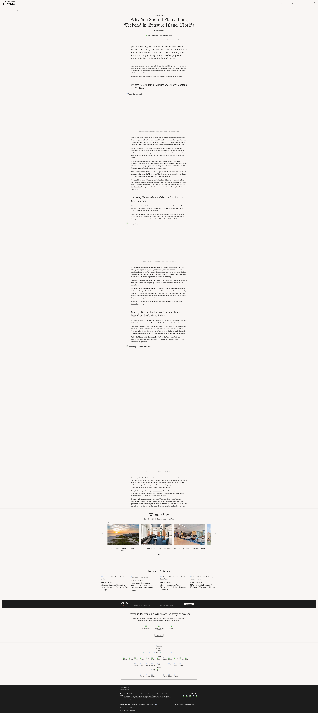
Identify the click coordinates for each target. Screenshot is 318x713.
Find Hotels (189, 604)
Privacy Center (150, 704)
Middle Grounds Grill (151, 288)
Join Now (159, 635)
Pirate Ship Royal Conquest (168, 163)
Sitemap (122, 707)
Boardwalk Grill (136, 163)
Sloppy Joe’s (157, 491)
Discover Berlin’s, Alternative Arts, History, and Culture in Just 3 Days (114, 587)
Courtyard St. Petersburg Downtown (156, 548)
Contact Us (134, 704)
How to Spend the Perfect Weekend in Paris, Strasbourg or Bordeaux (173, 587)
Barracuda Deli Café (154, 337)
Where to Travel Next (12, 10)
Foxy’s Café (135, 137)
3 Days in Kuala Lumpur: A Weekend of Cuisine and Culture (203, 586)
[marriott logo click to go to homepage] (10, 3)
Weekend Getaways (23, 10)
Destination (137, 603)
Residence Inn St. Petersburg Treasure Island (123, 549)
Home (3, 10)
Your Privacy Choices (178, 704)
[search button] (314, 3)
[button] (257, 3)
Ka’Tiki (161, 184)
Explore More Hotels (159, 559)
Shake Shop (135, 304)
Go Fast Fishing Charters (157, 480)
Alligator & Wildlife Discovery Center (173, 144)
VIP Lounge (157, 274)
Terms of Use (142, 704)
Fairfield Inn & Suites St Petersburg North (189, 548)
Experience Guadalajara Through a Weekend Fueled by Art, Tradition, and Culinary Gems (143, 586)
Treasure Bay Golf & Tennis (150, 214)
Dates (162, 603)
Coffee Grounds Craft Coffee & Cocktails (144, 208)
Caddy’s (150, 180)
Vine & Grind (165, 280)
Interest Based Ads (189, 704)
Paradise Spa (158, 267)
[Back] (103, 533)
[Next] (214, 533)
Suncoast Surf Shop (146, 174)
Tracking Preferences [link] (130, 707)
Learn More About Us (125, 704)
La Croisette (175, 323)
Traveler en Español (124, 689)
